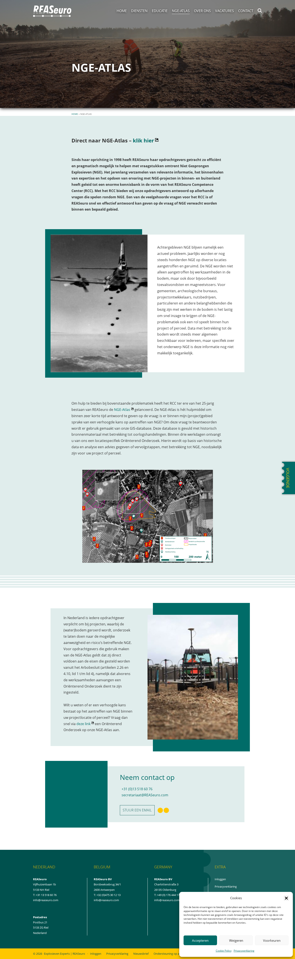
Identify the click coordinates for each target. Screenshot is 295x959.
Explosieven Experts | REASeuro (64, 954)
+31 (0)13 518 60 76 (137, 789)
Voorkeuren (272, 940)
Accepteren (200, 940)
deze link (85, 723)
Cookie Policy (224, 951)
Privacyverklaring (244, 951)
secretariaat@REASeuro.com (145, 795)
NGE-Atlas (124, 409)
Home (74, 114)
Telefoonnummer (169, 829)
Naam (127, 826)
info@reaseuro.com (106, 900)
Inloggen (225, 879)
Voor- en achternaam (135, 841)
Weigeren (236, 940)
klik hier (146, 140)
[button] (286, 898)
